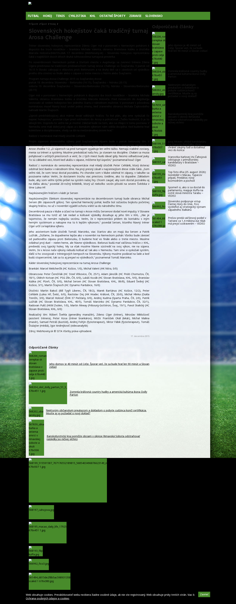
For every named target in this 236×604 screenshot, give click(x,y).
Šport (44, 23)
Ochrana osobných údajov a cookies (47, 598)
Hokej (53, 23)
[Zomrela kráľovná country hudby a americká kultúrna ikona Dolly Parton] (158, 74)
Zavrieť (204, 594)
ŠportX (34, 23)
